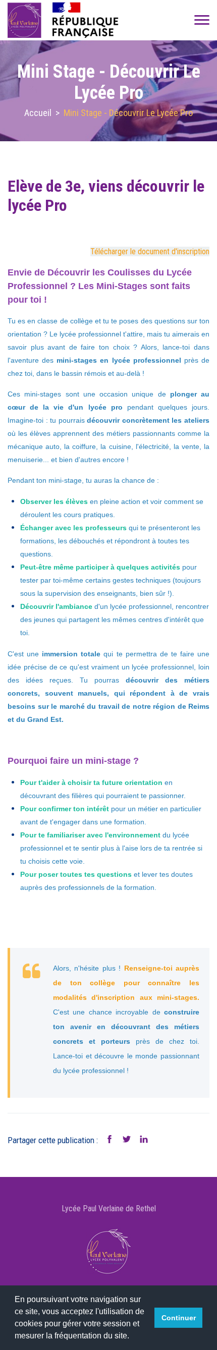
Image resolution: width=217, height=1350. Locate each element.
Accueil (37, 112)
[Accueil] (65, 20)
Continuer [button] (178, 1318)
